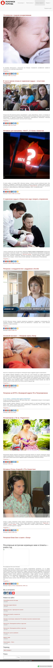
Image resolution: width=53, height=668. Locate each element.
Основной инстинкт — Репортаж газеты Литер (19, 336)
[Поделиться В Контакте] (15, 73)
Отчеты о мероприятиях (17, 585)
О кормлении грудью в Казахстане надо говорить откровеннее (25, 199)
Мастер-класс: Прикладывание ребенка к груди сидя (15, 628)
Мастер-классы (29, 2)
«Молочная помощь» (26, 254)
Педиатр (48, 2)
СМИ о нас (10, 75)
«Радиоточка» (46, 523)
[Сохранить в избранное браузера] (17, 73)
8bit (33, 660)
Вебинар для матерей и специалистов (12, 614)
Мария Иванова (33, 185)
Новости (10, 193)
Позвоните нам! (47, 8)
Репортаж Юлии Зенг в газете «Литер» (17, 537)
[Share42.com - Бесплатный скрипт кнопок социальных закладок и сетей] (19, 73)
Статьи (14, 75)
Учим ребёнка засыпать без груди (11, 600)
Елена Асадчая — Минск (9, 642)
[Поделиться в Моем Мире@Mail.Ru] (8, 73)
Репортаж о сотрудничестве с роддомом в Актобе (21, 268)
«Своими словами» (12, 524)
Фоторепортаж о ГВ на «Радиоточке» (16, 418)
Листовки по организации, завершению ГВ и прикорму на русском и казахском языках (22, 618)
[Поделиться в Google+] (6, 73)
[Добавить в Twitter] (13, 73)
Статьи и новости (39, 2)
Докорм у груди (7, 637)
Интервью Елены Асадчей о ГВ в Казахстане (19, 469)
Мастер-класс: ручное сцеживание (11, 632)
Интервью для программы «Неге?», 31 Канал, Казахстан (23, 130)
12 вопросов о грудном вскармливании (17, 15)
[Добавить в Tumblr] (12, 73)
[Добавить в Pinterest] (10, 73)
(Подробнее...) (6, 71)
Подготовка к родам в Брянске (10, 605)
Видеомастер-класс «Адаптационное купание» (14, 609)
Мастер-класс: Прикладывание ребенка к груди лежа (15, 623)
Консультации (21, 2)
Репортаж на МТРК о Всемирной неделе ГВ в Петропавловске (25, 393)
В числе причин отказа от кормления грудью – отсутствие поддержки (24, 82)
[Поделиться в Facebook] (4, 73)
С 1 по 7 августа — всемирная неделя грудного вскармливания (16, 398)
